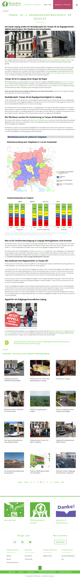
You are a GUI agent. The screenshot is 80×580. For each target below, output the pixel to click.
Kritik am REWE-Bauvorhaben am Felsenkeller (39, 472)
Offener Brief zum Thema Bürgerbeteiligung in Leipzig (40, 379)
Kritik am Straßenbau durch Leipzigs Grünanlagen (65, 410)
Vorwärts (56, 482)
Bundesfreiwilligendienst (68, 556)
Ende (62, 482)
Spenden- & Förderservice (62, 521)
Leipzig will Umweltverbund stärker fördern (65, 441)
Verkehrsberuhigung (42, 354)
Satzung (8, 559)
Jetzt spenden (10, 520)
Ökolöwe (8, 556)
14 (43, 482)
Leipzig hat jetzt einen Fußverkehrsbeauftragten (12, 379)
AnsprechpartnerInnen (12, 562)
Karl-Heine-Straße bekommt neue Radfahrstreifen (13, 441)
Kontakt (21, 572)
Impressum (11, 572)
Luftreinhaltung (16, 353)
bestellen (60, 542)
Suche (77, 3)
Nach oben (40, 568)
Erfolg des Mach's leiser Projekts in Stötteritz (39, 441)
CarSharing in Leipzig (63, 379)
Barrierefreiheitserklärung (47, 572)
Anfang (20, 482)
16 (50, 482)
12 (38, 482)
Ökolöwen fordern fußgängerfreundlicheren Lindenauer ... (65, 472)
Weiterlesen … (16, 371)
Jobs (63, 559)
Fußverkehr (7, 354)
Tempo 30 (30, 354)
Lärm (24, 354)
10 (31, 482)
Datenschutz (31, 572)
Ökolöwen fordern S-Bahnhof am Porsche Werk (13, 410)
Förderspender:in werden (37, 521)
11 (34, 482)
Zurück (6, 349)
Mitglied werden (47, 556)
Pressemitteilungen (65, 572)
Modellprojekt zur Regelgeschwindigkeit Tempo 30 (57, 60)
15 (47, 482)
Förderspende (28, 559)
